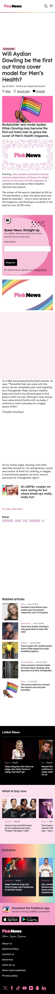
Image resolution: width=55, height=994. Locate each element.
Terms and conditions (14, 970)
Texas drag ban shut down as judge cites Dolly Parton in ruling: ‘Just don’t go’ (19, 769)
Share (8, 91)
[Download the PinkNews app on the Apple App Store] (10, 919)
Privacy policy (10, 975)
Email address (13, 242)
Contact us (8, 954)
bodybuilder (7, 520)
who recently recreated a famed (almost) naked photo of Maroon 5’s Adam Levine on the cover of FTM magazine (25, 177)
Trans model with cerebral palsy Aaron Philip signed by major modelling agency (36, 648)
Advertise (7, 959)
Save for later (23, 91)
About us (7, 943)
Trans (25, 520)
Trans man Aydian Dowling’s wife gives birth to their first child (35, 629)
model (18, 520)
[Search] (46, 6)
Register (10, 262)
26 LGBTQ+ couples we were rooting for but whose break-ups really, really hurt (36, 492)
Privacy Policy (40, 270)
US (43, 520)
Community (8, 49)
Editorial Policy (10, 948)
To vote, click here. (12, 509)
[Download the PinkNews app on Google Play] (29, 919)
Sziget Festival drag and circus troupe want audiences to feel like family (19, 887)
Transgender (34, 520)
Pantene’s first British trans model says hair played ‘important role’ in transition (34, 610)
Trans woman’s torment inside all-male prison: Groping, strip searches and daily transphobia (36, 668)
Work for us (8, 964)
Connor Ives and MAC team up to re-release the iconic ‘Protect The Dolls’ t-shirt (18, 828)
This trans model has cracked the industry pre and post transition (35, 687)
